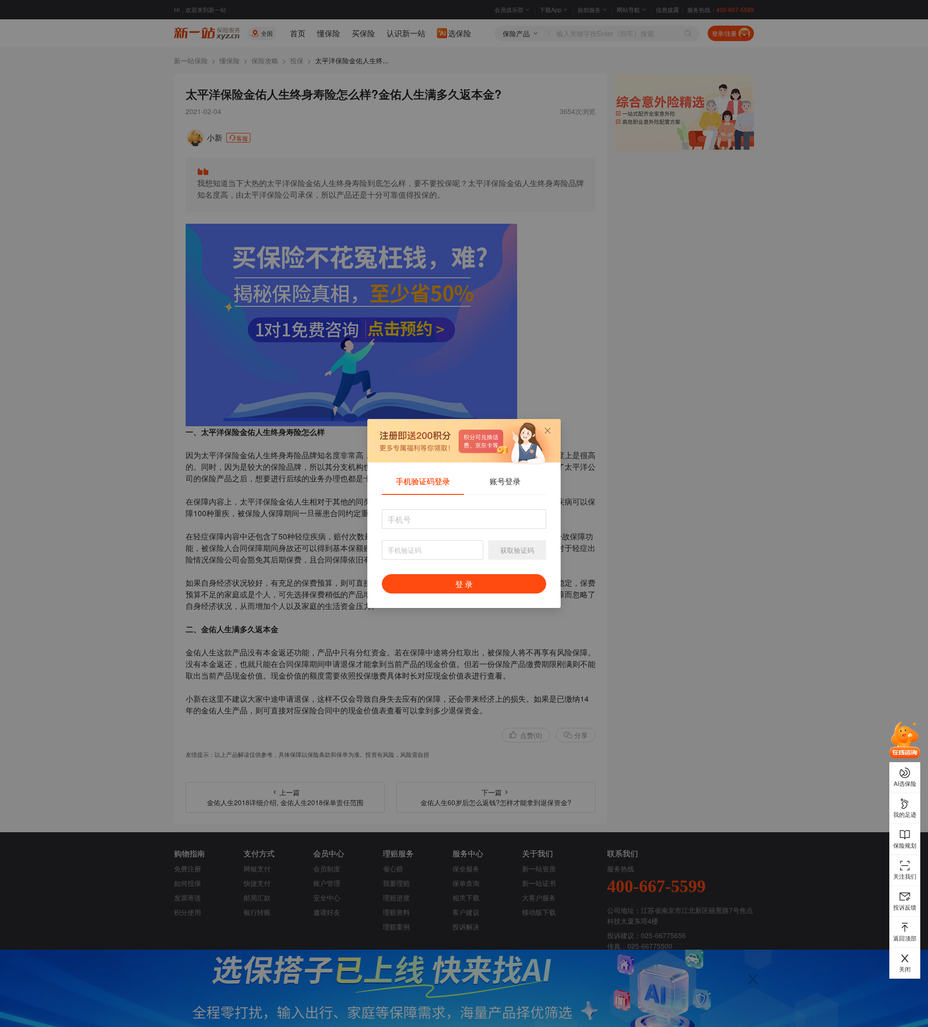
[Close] (548, 430)
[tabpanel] (464, 556)
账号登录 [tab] (505, 481)
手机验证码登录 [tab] (423, 481)
